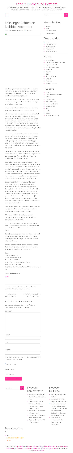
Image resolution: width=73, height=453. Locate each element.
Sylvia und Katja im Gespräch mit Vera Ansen (37, 397)
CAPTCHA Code (10, 374)
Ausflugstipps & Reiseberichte (55, 62)
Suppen (47, 113)
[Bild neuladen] (10, 369)
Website (7, 350)
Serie (28, 289)
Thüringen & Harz (50, 83)
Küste (47, 74)
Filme (47, 42)
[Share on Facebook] (6, 279)
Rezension (15, 289)
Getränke (48, 97)
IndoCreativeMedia (38, 450)
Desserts (48, 92)
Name (7, 335)
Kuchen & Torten (50, 106)
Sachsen (48, 79)
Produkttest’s (49, 49)
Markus (47, 26)
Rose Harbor (22, 289)
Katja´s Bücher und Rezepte (36, 4)
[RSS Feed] (13, 279)
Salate (47, 111)
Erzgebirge (48, 69)
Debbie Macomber (12, 287)
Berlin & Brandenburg (52, 67)
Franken (48, 72)
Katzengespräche (51, 51)
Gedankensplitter (50, 44)
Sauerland (48, 81)
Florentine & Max (50, 31)
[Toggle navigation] (7, 15)
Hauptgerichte (50, 99)
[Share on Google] (9, 279)
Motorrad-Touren (50, 76)
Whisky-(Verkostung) (52, 115)
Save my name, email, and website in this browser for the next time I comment (23, 358)
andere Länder (50, 60)
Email (7, 342)
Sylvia (47, 28)
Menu (47, 108)
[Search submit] (66, 15)
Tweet (7, 277)
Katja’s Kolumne (50, 46)
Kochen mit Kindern (51, 104)
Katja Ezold (29, 30)
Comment (8, 311)
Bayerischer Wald (51, 65)
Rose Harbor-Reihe (23, 287)
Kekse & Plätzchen (51, 101)
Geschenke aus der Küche (53, 94)
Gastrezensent (50, 33)
